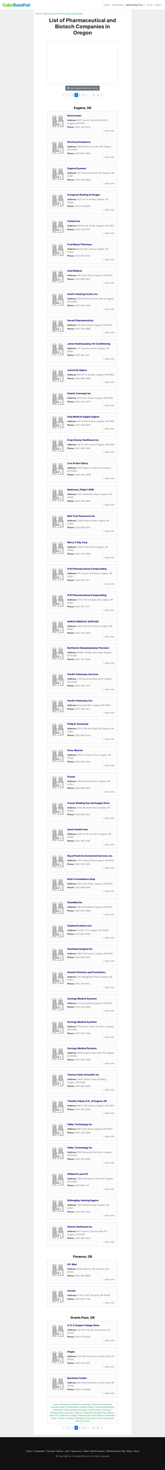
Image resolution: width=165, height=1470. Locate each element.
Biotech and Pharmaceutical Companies (63, 13)
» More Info (108, 130)
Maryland (54, 1413)
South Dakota (97, 1415)
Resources (76, 1451)
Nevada (97, 1413)
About (158, 5)
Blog (150, 5)
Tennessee (109, 1415)
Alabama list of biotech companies (75, 1404)
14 (98, 95)
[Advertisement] (21, 50)
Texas (53, 1418)
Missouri (78, 1413)
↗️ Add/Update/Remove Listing (82, 88)
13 (94, 95)
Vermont (61, 1418)
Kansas (98, 1410)
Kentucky (107, 1410)
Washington (80, 1418)
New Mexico (108, 1413)
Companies (118, 5)
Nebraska (88, 1413)
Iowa (91, 1410)
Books (60, 1451)
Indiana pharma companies (76, 1410)
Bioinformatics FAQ (116, 1451)
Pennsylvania (84, 1415)
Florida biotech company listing (79, 1407)
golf (99, 1418)
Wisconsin (91, 1418)
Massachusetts (66, 1413)
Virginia (70, 1418)
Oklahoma (64, 1415)
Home (106, 5)
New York (54, 1415)
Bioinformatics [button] (135, 5)
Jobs (67, 1451)
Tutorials (50, 1451)
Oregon (73, 1415)
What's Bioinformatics (94, 1451)
